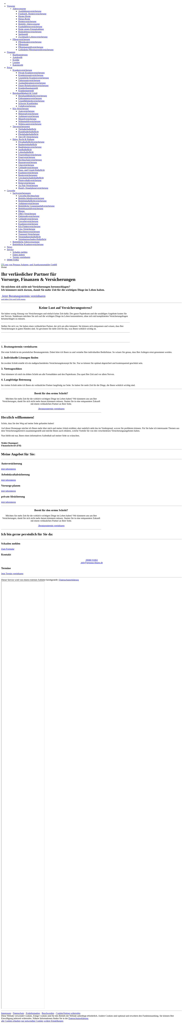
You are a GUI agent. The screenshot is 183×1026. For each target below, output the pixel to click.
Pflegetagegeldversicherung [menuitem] (30, 47)
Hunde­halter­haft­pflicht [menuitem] (28, 131)
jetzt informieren (8, 469)
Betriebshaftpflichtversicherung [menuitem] (32, 201)
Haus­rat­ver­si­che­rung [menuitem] (27, 162)
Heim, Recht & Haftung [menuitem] (23, 139)
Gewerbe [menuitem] (11, 190)
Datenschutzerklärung (69, 580)
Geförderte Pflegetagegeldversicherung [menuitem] (35, 49)
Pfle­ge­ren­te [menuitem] (23, 44)
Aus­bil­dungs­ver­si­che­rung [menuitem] (29, 11)
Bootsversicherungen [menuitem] (27, 175)
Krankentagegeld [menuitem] (26, 90)
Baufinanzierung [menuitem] (20, 55)
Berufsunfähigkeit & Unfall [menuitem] (25, 93)
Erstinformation (33, 1013)
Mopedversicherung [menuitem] (27, 119)
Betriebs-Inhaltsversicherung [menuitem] (31, 198)
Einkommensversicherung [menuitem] (30, 98)
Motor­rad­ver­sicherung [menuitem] (28, 113)
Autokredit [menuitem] (17, 57)
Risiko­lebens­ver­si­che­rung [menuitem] (29, 31)
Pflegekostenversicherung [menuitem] (29, 42)
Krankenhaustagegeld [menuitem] (28, 88)
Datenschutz (18, 1013)
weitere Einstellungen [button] (53, 1021)
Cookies (59, 1013)
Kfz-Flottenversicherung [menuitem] (29, 226)
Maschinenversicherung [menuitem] (29, 231)
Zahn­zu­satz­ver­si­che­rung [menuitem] (29, 80)
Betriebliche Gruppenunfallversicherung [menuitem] (36, 206)
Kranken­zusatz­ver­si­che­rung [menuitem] (30, 75)
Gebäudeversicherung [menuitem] (28, 167)
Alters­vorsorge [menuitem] (19, 8)
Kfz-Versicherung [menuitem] (21, 108)
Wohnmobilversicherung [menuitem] (29, 121)
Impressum (6, 1013)
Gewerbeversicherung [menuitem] (28, 221)
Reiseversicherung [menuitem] (26, 183)
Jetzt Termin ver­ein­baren (12, 573)
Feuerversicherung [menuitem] (26, 157)
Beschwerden (48, 1013)
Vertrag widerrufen (71, 1013)
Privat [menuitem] (9, 67)
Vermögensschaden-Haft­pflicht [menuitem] (32, 239)
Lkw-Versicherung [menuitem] (26, 229)
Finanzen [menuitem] (11, 52)
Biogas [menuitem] (21, 211)
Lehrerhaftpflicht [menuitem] (25, 152)
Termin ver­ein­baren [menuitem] (21, 257)
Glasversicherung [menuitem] (26, 165)
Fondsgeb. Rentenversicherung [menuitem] (32, 14)
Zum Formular (7, 549)
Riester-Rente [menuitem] (24, 16)
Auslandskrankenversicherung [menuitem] (32, 83)
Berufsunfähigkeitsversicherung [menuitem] (32, 96)
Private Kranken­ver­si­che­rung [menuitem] (31, 72)
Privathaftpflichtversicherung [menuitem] (31, 142)
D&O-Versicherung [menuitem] (27, 213)
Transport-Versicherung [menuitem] (28, 234)
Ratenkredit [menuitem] (18, 65)
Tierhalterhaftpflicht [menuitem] (27, 129)
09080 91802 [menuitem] (13, 260)
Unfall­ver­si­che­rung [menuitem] (27, 106)
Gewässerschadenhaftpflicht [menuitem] (31, 178)
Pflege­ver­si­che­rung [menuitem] (21, 39)
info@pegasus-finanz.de (92, 562)
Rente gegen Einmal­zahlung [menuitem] (31, 29)
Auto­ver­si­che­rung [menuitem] (26, 111)
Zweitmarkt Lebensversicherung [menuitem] (32, 37)
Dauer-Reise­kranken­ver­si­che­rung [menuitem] (33, 85)
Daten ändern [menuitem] (19, 254)
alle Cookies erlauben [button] (11, 1021)
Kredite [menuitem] (16, 60)
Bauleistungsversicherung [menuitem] (29, 147)
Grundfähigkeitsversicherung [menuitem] (31, 101)
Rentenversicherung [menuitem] (27, 21)
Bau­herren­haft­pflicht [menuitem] (27, 144)
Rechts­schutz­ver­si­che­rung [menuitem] (30, 160)
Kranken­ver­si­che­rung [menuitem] (22, 70)
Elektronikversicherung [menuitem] (28, 216)
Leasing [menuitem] (16, 62)
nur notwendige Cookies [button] (32, 1021)
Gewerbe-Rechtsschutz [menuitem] (28, 195)
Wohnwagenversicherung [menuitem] (29, 124)
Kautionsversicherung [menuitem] (28, 172)
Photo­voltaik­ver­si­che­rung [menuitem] (29, 180)
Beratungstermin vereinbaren (51, 408)
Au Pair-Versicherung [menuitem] (28, 185)
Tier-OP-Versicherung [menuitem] (28, 137)
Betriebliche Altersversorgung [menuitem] (26, 242)
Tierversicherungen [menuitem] (21, 126)
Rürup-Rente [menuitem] (24, 19)
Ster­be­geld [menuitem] (23, 34)
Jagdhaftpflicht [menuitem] (25, 149)
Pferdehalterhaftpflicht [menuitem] (28, 134)
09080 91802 (92, 560)
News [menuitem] (9, 247)
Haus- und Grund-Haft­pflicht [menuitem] (31, 170)
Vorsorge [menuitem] (11, 6)
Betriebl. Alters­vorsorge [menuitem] (29, 24)
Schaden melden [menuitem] (20, 252)
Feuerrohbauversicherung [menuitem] (29, 154)
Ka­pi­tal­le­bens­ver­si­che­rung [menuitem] (30, 26)
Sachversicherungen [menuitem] (22, 193)
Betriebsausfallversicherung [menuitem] (30, 208)
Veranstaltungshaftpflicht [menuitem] (29, 236)
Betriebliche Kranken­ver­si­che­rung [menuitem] (28, 244)
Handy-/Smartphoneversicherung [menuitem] (33, 188)
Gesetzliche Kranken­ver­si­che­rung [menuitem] (33, 78)
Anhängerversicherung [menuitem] (28, 116)
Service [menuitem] (10, 249)
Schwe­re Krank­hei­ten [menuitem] (28, 103)
